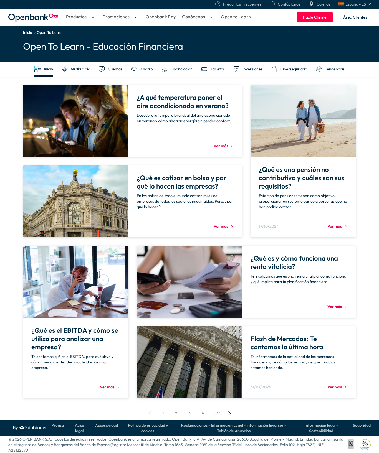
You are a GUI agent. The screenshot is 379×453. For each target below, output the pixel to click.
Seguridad (362, 425)
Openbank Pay (161, 16)
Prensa (57, 425)
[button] (354, 4)
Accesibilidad (106, 425)
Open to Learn (236, 16)
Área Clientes (355, 17)
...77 (216, 413)
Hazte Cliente (315, 17)
